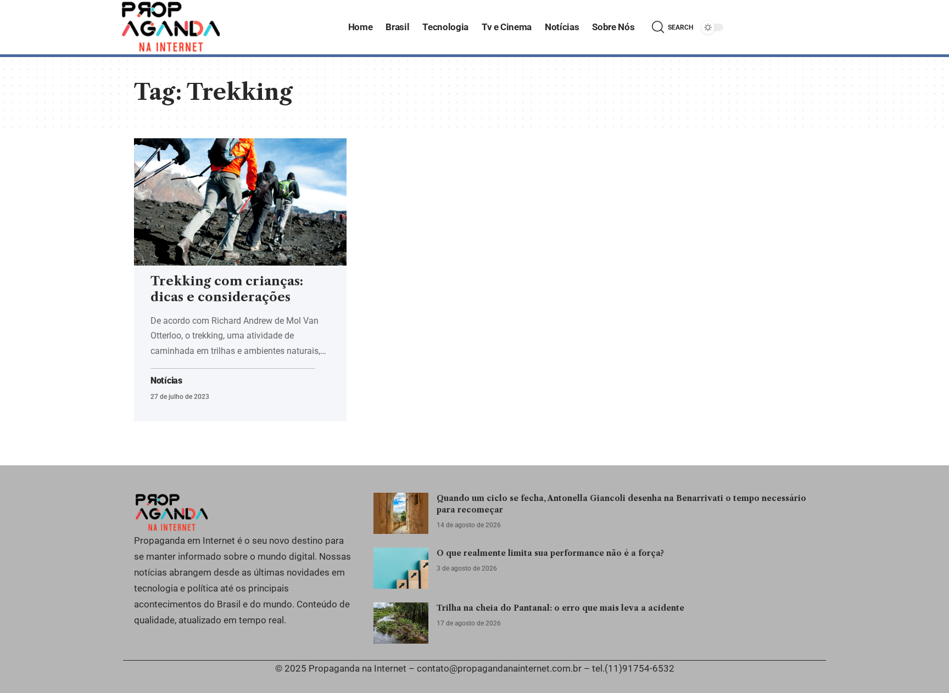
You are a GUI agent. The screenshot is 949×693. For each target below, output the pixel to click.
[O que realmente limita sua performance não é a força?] (400, 568)
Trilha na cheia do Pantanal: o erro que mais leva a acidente (560, 608)
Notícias (166, 381)
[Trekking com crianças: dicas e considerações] (240, 202)
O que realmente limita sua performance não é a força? (550, 553)
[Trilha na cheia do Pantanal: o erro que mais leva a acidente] (400, 623)
